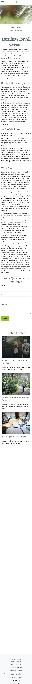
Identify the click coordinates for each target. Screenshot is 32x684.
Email (3, 295)
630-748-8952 (17, 660)
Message (4, 304)
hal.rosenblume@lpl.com (16, 677)
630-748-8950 (17, 663)
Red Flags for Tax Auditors (14, 436)
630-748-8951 (17, 661)
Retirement (16, 683)
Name (3, 285)
